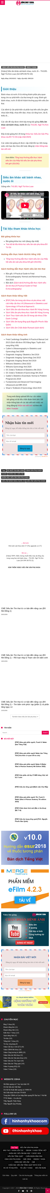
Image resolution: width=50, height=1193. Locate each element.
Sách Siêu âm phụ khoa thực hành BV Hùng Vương (27, 313)
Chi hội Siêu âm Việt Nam (12, 1087)
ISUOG (4, 474)
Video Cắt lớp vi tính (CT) (12, 1047)
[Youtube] (23, 1191)
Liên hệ (25, 1179)
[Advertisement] (25, 35)
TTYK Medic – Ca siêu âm (12, 1098)
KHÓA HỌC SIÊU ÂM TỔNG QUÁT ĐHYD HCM (24, 1165)
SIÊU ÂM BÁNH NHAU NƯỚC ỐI (13, 481)
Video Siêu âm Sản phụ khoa (13, 67)
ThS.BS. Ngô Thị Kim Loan (22, 186)
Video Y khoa (31, 67)
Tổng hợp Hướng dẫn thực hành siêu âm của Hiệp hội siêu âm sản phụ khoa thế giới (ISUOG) (24, 161)
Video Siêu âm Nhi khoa (11, 1055)
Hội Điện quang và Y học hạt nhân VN (16, 1084)
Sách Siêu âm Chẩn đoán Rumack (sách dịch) (25, 328)
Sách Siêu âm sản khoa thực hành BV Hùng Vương (27, 309)
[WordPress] (31, 1191)
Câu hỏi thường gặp (25, 1175)
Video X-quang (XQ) (10, 1066)
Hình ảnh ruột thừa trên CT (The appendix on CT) (25, 544)
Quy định (14, 1175)
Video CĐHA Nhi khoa (10, 1049)
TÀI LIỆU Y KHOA (26, 1168)
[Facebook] (19, 1191)
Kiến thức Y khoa (9, 1033)
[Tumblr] (27, 1191)
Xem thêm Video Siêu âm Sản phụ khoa (24, 567)
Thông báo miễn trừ (41, 1175)
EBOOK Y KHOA (39, 1159)
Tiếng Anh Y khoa (9, 1041)
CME (33, 1162)
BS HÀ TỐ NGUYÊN (10, 1168)
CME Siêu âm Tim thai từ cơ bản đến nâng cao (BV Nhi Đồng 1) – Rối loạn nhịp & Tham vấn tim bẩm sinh (24, 656)
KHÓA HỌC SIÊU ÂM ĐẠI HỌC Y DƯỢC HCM (25, 1153)
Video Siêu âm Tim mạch (12, 1061)
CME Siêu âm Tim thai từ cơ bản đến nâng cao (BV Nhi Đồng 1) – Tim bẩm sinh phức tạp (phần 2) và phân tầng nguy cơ (25, 704)
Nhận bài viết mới (25, 406)
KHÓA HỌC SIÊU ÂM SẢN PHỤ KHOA (15, 477)
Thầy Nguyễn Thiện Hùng (12, 1101)
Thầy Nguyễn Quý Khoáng (12, 1104)
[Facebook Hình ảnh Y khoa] (25, 1119)
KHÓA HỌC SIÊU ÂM (16, 474)
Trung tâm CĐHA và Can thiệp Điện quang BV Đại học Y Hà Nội (25, 1095)
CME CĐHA (27, 1159)
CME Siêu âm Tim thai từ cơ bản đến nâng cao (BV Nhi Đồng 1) (23, 609)
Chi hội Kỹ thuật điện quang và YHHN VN (17, 1090)
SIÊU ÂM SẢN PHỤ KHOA (36, 481)
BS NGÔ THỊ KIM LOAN (15, 470)
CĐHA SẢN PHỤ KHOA (34, 470)
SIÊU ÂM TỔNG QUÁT (15, 1156)
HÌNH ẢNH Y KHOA (26, 1188)
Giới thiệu (6, 1175)
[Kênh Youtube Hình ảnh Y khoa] (25, 1128)
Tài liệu (5, 1038)
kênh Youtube (12, 409)
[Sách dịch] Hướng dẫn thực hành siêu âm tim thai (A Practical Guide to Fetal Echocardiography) (26, 286)
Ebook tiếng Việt (9, 1030)
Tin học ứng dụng (9, 1044)
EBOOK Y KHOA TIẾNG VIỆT (36, 1150)
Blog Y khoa (7, 1024)
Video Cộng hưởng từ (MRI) (12, 1052)
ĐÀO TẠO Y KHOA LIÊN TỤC (13, 1150)
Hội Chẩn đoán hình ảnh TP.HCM (14, 1092)
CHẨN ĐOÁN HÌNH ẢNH (34, 1156)
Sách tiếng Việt (8, 1035)
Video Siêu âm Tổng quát (12, 1064)
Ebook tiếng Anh (9, 1027)
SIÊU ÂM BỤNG (40, 1168)
